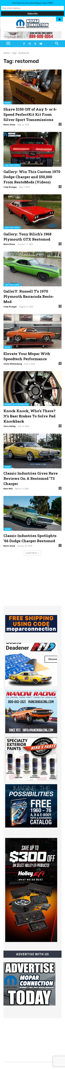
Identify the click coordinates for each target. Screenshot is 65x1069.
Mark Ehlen (9, 244)
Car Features (12, 165)
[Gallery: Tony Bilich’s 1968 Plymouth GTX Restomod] (32, 211)
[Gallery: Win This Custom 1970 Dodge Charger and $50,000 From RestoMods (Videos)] (32, 149)
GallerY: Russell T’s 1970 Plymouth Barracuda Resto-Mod (28, 296)
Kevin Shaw (9, 124)
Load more (31, 552)
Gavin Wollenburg (12, 363)
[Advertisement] (32, 584)
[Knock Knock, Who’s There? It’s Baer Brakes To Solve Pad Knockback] (32, 388)
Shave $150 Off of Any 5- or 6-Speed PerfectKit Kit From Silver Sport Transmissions (30, 114)
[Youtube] (41, 44)
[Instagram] (30, 44)
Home (6, 52)
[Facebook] (24, 44)
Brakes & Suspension (16, 404)
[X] (35, 44)
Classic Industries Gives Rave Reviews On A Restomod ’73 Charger (30, 478)
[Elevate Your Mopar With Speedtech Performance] (32, 331)
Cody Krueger (10, 187)
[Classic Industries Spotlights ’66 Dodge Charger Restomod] (32, 513)
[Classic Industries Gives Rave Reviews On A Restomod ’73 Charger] (32, 451)
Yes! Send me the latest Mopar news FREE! (32, 3)
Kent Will (8, 488)
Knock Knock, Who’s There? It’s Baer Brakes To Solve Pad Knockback (29, 416)
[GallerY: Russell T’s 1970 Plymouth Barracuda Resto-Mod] (32, 269)
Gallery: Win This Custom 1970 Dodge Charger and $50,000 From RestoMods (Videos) (31, 176)
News (7, 103)
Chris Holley (9, 426)
